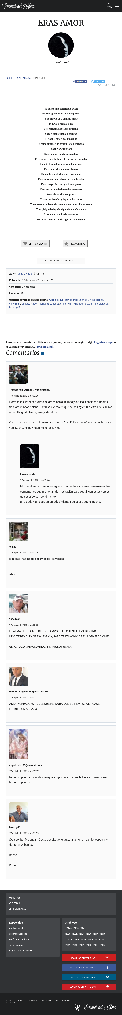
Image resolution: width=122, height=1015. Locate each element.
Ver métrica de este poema (61, 261)
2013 (95, 939)
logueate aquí (44, 346)
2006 (102, 945)
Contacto (66, 1000)
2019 (95, 934)
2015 (82, 939)
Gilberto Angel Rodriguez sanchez (40, 303)
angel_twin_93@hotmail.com (76, 303)
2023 (68, 934)
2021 (82, 934)
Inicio (9, 78)
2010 (75, 945)
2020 (89, 934)
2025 (75, 928)
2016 (75, 939)
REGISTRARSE (19, 909)
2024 (82, 928)
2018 (102, 934)
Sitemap (9, 1000)
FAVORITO (77, 244)
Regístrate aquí (104, 342)
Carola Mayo (56, 299)
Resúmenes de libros (19, 939)
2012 (102, 939)
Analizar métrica (17, 928)
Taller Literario (16, 945)
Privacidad (46, 1000)
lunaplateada (23, 78)
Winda (12, 546)
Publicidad (10, 1003)
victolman (14, 303)
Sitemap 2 (21, 1000)
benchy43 (14, 307)
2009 (82, 945)
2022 (75, 934)
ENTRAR (15, 903)
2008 (89, 945)
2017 (68, 939)
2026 (68, 928)
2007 (95, 945)
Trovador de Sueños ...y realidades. (84, 299)
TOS (56, 1000)
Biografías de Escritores (20, 950)
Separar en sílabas (18, 934)
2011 (68, 945)
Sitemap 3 (33, 1000)
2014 (89, 939)
